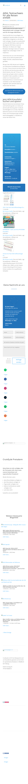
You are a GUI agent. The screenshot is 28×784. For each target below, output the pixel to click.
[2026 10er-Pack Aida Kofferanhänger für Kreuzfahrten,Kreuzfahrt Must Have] (8, 205)
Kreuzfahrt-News (9, 742)
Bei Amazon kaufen (8, 211)
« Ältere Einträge (7, 632)
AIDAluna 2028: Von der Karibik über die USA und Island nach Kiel (14, 586)
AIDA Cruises (7, 681)
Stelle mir (8, 169)
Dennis (7, 20)
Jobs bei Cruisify (8, 746)
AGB (19, 767)
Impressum (6, 767)
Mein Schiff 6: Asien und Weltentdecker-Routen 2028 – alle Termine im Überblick (14, 620)
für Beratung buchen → (10, 163)
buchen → (10, 149)
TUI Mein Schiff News (15, 623)
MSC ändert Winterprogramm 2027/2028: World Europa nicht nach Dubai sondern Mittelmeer (13, 532)
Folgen (5, 374)
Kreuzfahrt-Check (9, 715)
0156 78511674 (7, 696)
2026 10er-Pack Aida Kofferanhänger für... (14, 207)
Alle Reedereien (8, 689)
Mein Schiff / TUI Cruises (11, 683)
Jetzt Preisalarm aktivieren (13, 501)
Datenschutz (13, 767)
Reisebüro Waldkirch (10, 748)
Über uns (6, 740)
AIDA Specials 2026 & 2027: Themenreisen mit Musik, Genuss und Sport (13, 550)
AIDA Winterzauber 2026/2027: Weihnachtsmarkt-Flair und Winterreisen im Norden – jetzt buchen (14, 567)
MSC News (12, 534)
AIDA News (20, 20)
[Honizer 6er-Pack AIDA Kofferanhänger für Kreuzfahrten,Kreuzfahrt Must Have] (8, 251)
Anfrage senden (18, 361)
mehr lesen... (6, 537)
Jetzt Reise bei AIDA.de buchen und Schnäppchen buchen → (14, 91)
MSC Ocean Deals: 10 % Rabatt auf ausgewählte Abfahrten (12, 603)
